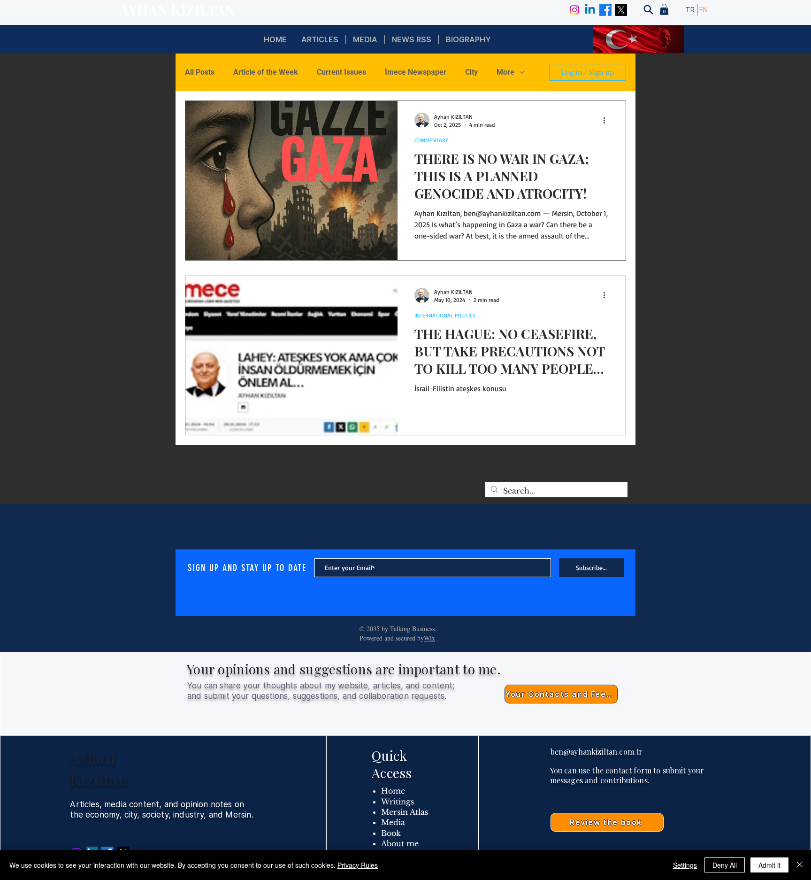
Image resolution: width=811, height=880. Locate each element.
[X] (621, 10)
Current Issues (341, 72)
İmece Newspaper (415, 72)
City (471, 72)
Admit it (769, 865)
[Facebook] (605, 10)
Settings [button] (685, 865)
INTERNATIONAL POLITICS (444, 315)
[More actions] (607, 120)
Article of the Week (265, 72)
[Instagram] (574, 10)
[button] (664, 9)
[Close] (799, 864)
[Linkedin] (590, 10)
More (505, 72)
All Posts (199, 72)
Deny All (724, 865)
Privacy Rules (357, 865)
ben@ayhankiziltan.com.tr (597, 751)
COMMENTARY (431, 140)
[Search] (648, 9)
